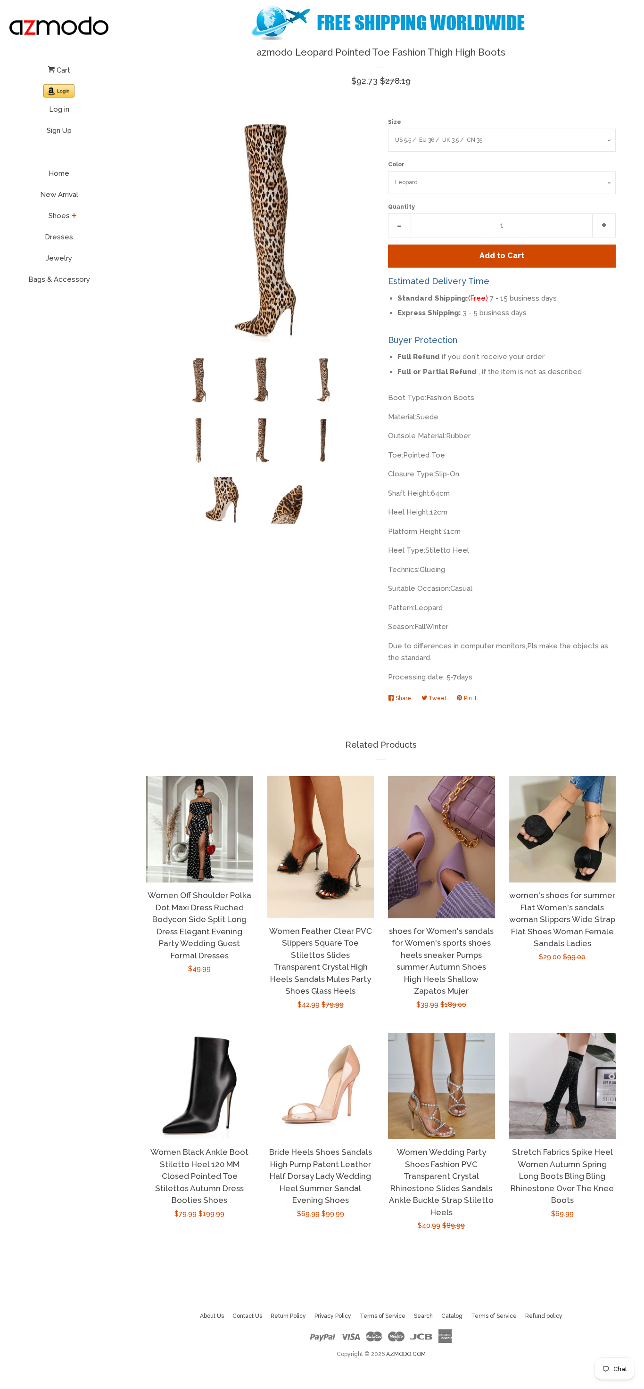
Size (394, 122)
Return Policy (288, 1316)
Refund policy (543, 1316)
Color (396, 164)
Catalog (451, 1316)
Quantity (401, 207)
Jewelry (59, 258)
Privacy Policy (332, 1316)
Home (59, 173)
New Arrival (59, 194)
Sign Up (59, 130)
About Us (212, 1316)
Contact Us (247, 1316)
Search (423, 1316)
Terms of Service (382, 1316)
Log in (59, 109)
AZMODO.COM (406, 1354)
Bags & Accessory (59, 279)
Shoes (59, 216)
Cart (62, 70)
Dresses (59, 237)
